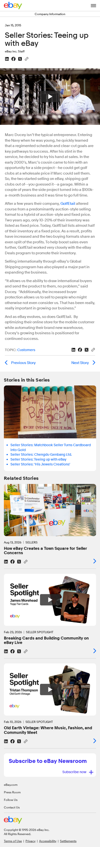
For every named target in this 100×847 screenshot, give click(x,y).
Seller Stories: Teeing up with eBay (38, 459)
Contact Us (12, 807)
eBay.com (10, 785)
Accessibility (47, 841)
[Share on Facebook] (13, 59)
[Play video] (50, 600)
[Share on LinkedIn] (7, 59)
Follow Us (10, 800)
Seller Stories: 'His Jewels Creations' (40, 464)
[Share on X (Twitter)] (20, 59)
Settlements (68, 841)
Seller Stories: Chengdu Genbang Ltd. (41, 454)
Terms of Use (13, 841)
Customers (26, 350)
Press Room (12, 792)
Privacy (30, 841)
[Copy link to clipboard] (27, 58)
